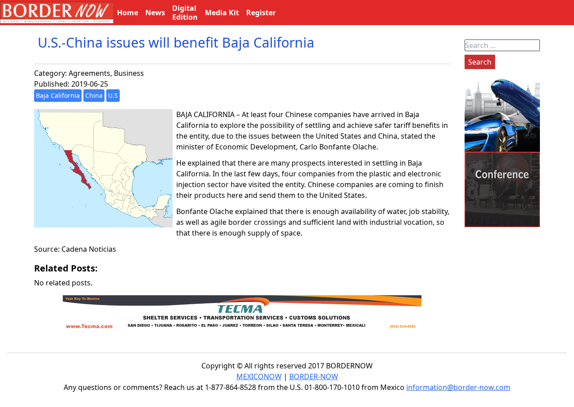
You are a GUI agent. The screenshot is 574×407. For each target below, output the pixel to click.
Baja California (58, 95)
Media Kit (222, 13)
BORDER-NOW (313, 376)
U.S (113, 95)
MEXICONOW (259, 376)
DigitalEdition (185, 12)
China (94, 95)
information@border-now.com (458, 387)
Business (129, 73)
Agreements (89, 73)
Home (127, 13)
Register (261, 13)
